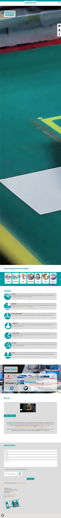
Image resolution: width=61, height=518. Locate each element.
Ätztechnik (14, 343)
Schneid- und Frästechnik (16, 313)
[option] (8, 278)
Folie (53, 334)
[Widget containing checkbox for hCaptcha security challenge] (13, 474)
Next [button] (60, 279)
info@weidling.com (11, 496)
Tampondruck (15, 323)
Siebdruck (13, 294)
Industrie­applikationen (25, 306)
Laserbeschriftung (15, 333)
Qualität (42, 430)
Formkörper (24, 296)
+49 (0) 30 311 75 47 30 (11, 494)
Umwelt (47, 430)
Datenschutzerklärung (20, 483)
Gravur (13, 352)
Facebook (59, 34)
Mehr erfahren (9, 415)
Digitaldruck (13, 303)
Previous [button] (1, 279)
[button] (2, 515)
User (59, 30)
